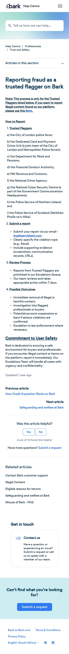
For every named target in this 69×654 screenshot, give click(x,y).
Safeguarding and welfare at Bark (41, 407)
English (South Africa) (22, 643)
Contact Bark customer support (26, 475)
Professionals (33, 46)
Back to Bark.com (19, 630)
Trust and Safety (20, 50)
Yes (28, 432)
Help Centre (12, 46)
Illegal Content (15, 482)
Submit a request (49, 448)
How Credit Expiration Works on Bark (30, 394)
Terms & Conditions (48, 630)
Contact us (32, 538)
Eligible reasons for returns (23, 489)
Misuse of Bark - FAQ (19, 502)
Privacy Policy (17, 636)
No (41, 432)
